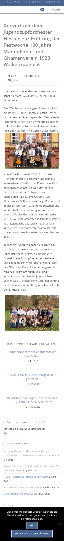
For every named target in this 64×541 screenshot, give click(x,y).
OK (32, 525)
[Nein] (59, 524)
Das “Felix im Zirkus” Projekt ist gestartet (32, 377)
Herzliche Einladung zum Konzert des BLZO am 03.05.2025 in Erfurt (32, 400)
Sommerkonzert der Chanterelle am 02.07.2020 (32, 354)
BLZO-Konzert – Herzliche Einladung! (23, 487)
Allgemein (14, 80)
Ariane (12, 75)
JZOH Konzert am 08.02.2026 (18, 493)
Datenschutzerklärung (32, 533)
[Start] (4, 1)
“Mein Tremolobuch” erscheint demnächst (26, 476)
